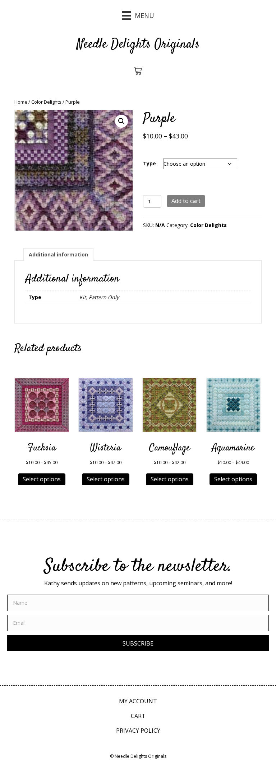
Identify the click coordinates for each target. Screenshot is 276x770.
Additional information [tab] (58, 254)
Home (20, 102)
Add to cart (186, 201)
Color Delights (46, 102)
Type (149, 163)
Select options (42, 479)
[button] (121, 121)
